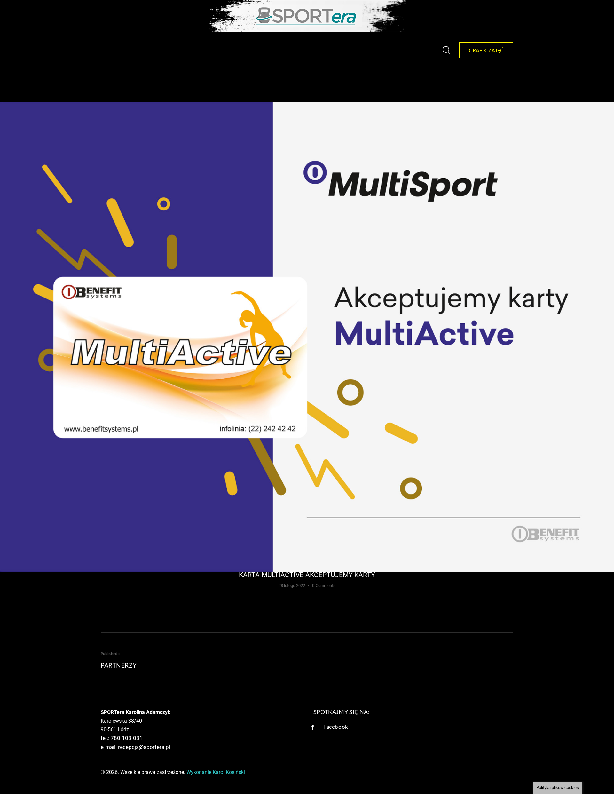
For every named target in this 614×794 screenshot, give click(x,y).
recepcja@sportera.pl (144, 747)
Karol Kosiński (229, 772)
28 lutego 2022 (292, 585)
